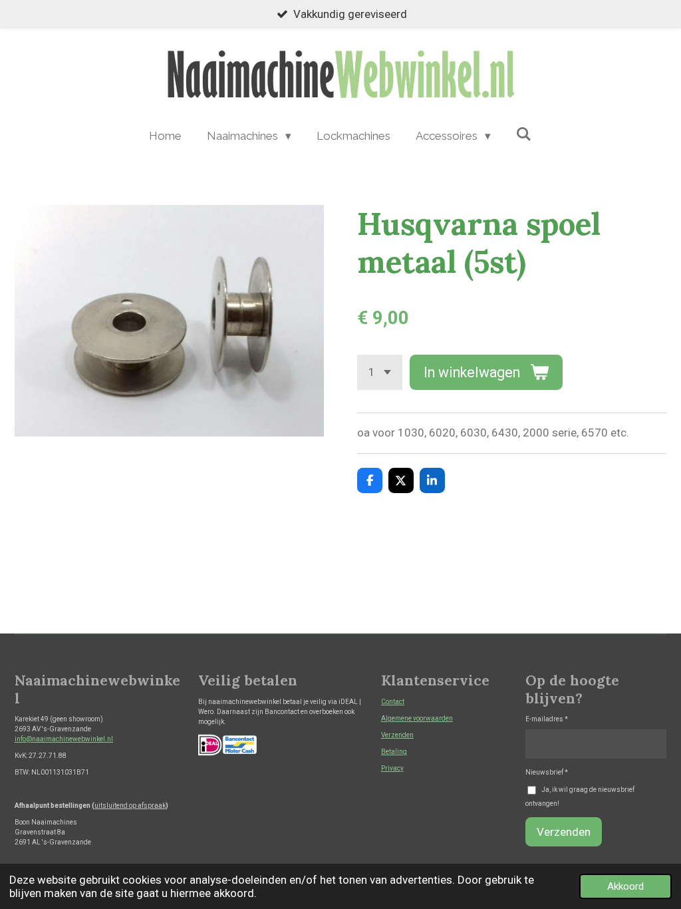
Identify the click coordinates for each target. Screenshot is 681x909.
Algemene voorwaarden (417, 718)
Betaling (394, 751)
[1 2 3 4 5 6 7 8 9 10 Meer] (379, 372)
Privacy (392, 768)
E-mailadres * (546, 719)
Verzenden (397, 735)
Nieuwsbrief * (546, 772)
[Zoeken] (524, 134)
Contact (392, 701)
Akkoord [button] (625, 886)
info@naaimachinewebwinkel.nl (64, 739)
